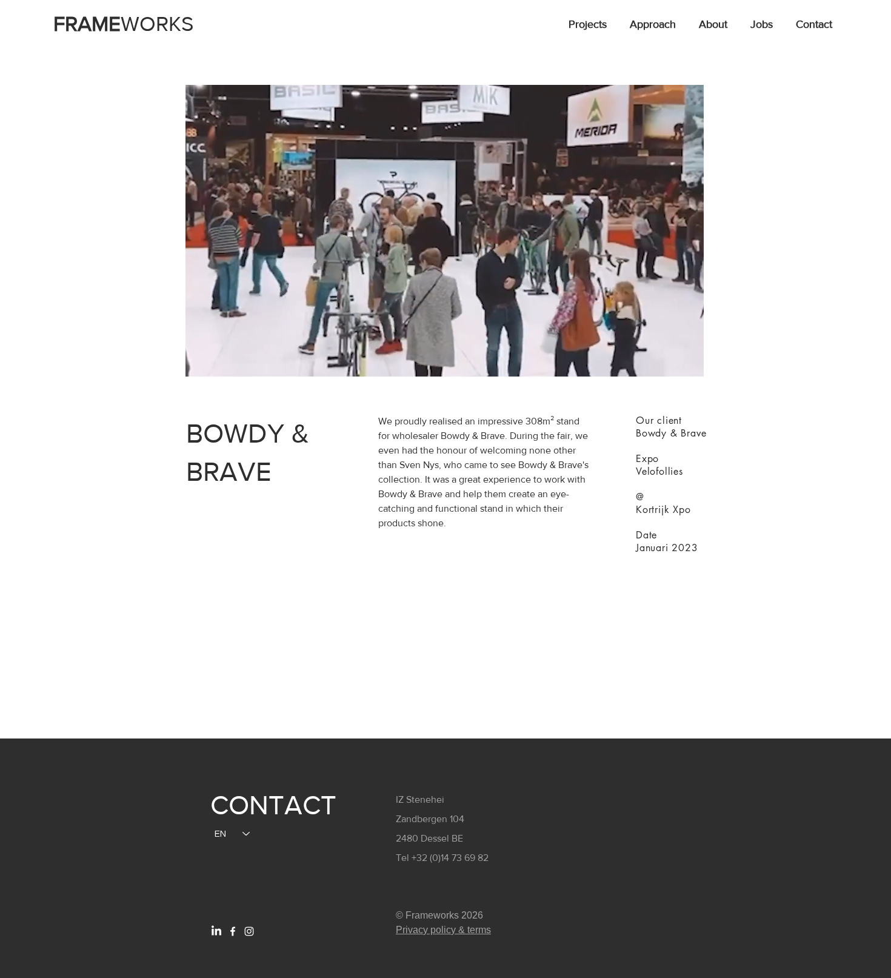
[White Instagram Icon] (249, 931)
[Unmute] (222, 360)
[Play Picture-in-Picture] (667, 360)
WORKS (123, 23)
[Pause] (201, 360)
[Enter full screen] (687, 360)
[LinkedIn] (216, 931)
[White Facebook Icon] (233, 931)
